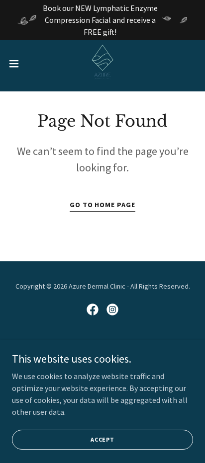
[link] (102, 63)
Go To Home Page (103, 204)
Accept (102, 439)
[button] (18, 64)
